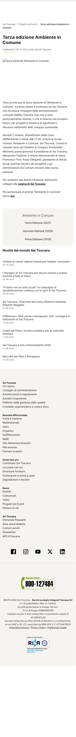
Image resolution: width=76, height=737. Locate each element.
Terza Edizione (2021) (38, 222)
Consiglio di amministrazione (20, 390)
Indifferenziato (11, 434)
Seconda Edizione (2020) (38, 230)
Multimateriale (11, 422)
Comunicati (9, 495)
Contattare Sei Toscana (17, 463)
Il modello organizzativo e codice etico (26, 406)
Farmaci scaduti (12, 451)
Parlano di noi (11, 507)
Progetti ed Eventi (13, 503)
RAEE (6, 439)
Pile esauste (10, 447)
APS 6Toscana (11, 536)
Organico (8, 430)
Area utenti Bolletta (14, 524)
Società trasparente (14, 398)
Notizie (7, 491)
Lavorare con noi (13, 467)
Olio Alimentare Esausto (17, 443)
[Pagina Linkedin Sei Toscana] (62, 552)
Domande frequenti (14, 519)
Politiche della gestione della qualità (24, 402)
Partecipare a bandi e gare (19, 475)
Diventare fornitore (14, 471)
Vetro (6, 426)
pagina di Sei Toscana (31, 183)
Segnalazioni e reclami (16, 479)
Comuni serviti (11, 528)
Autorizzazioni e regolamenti (20, 394)
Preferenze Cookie (57, 627)
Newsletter (9, 532)
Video (6, 499)
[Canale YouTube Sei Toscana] (38, 552)
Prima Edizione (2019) (38, 239)
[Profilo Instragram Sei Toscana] (26, 552)
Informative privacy (19, 627)
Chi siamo (8, 386)
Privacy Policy (38, 627)
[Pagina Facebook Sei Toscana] (13, 552)
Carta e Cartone (12, 418)
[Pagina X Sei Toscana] (50, 552)
